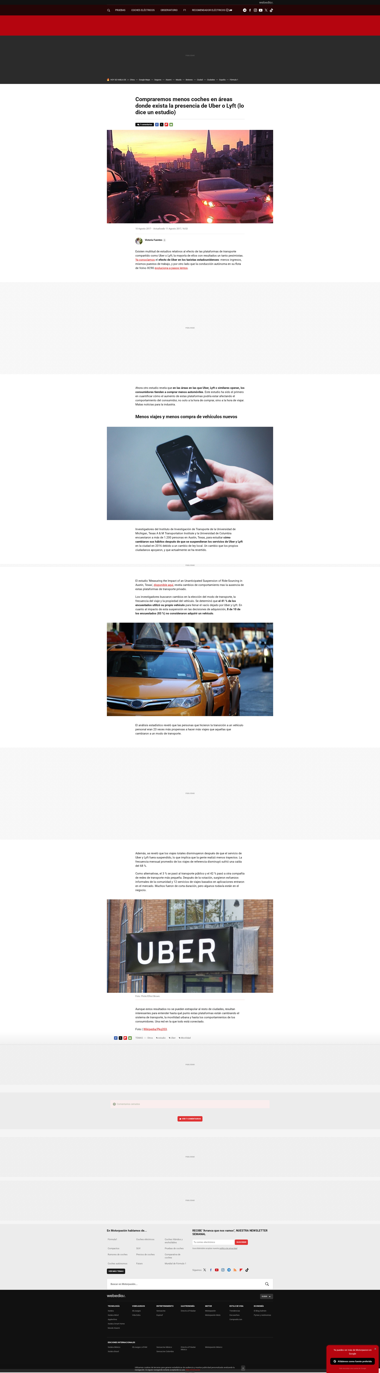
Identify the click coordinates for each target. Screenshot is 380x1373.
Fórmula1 (112, 1239)
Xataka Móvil (113, 1315)
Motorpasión (210, 1311)
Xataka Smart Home (116, 1324)
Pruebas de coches (174, 1248)
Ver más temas (116, 1271)
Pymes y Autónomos (262, 1315)
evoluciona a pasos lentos (171, 268)
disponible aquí (163, 585)
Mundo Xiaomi (114, 1328)
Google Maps (144, 80)
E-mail (171, 124)
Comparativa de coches (172, 1256)
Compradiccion (235, 1319)
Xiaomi (168, 80)
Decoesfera (234, 1315)
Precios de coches (145, 1254)
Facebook (250, 10)
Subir (264, 1296)
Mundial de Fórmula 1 (175, 1263)
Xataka (111, 1311)
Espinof (159, 1315)
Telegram (244, 10)
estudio (162, 1038)
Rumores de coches (118, 1254)
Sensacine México (164, 1347)
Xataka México (114, 1347)
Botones (189, 80)
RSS (235, 1269)
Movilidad (186, 1038)
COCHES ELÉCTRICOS (143, 10)
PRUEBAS (120, 10)
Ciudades (211, 80)
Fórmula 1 (234, 80)
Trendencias (234, 1311)
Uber (173, 1038)
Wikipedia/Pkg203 (155, 1029)
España (222, 80)
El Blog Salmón (260, 1311)
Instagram (255, 10)
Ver (191, 1119)
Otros (150, 1038)
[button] (155, 240)
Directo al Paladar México (188, 1348)
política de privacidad (228, 1248)
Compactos (113, 1248)
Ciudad (200, 80)
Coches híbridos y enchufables (174, 1241)
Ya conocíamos (145, 259)
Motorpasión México (213, 1347)
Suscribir (241, 1242)
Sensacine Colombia (165, 1351)
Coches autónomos (117, 1263)
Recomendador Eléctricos (209, 10)
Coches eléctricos (145, 1239)
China (132, 80)
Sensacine (160, 1311)
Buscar (267, 1284)
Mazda (178, 80)
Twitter (266, 10)
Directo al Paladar (188, 1311)
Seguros (157, 80)
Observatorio (169, 10)
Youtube (260, 10)
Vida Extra (136, 1315)
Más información (193, 1370)
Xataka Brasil (113, 1351)
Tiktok (271, 10)
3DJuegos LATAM (139, 1347)
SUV (138, 1248)
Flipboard (166, 124)
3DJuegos (136, 1311)
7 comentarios (146, 124)
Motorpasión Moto (212, 1315)
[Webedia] (266, 2)
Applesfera (112, 1319)
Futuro (139, 1263)
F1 (184, 10)
